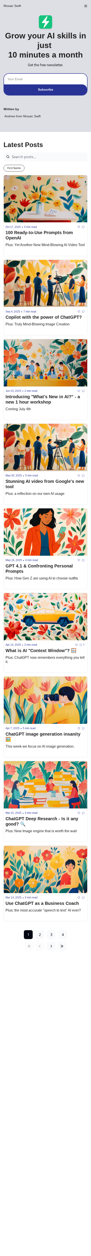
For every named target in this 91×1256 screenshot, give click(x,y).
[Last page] (61, 946)
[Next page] (51, 946)
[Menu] (85, 6)
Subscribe (45, 89)
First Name (14, 168)
